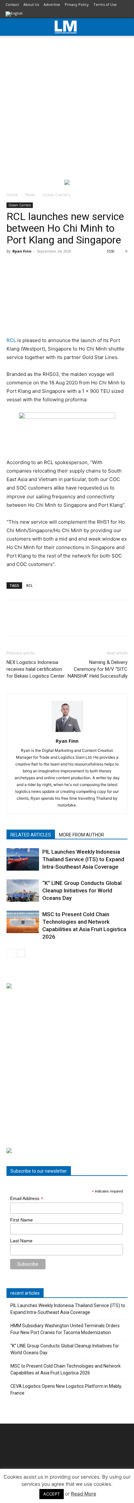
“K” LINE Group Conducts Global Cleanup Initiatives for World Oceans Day (82, 890)
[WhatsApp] (57, 622)
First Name (21, 1219)
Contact (12, 4)
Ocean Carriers (56, 195)
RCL (12, 340)
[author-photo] (67, 732)
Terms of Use (105, 4)
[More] (103, 622)
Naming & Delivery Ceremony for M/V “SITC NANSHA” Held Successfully (97, 669)
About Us (31, 4)
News (30, 195)
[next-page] (21, 953)
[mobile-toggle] (11, 27)
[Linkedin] (72, 622)
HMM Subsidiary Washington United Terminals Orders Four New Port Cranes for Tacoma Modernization (65, 1329)
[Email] (87, 622)
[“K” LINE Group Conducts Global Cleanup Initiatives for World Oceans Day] (23, 890)
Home (12, 195)
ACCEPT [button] (51, 1493)
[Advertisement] (67, 106)
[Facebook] (13, 622)
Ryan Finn (22, 251)
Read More (83, 1494)
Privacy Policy (77, 4)
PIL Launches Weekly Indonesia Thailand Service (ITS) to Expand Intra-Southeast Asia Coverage (83, 859)
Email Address (26, 1198)
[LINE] (42, 622)
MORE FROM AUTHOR (81, 834)
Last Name (21, 1240)
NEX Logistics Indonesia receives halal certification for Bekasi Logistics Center (36, 669)
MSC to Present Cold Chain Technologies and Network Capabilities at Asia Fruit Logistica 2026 (65, 1369)
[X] (27, 622)
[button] (125, 27)
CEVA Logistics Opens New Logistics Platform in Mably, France (66, 1390)
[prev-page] (11, 953)
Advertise (52, 4)
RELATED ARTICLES (30, 834)
